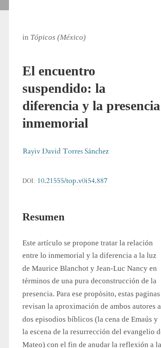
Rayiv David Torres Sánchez (66, 151)
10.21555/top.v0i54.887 (72, 181)
